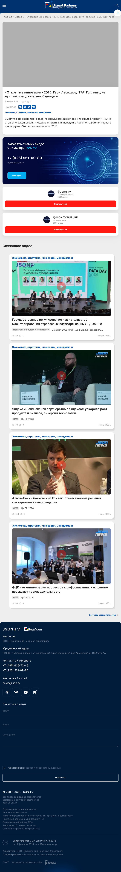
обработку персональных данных (42, 767)
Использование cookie (15, 812)
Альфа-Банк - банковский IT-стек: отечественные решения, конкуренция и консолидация (57, 500)
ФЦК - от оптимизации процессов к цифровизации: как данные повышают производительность (60, 589)
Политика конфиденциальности (19, 809)
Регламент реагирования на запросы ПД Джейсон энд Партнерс (38, 815)
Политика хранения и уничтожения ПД (23, 819)
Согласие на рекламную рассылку (21, 828)
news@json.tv (15, 162)
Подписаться (60, 204)
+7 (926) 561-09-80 (24, 158)
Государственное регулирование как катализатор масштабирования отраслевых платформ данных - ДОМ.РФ (57, 322)
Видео (18, 16)
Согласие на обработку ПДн (18, 822)
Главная (7, 16)
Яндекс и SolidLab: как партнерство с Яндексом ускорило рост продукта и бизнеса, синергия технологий (59, 411)
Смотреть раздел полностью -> (103, 615)
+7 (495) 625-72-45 (15, 665)
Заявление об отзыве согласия (19, 825)
